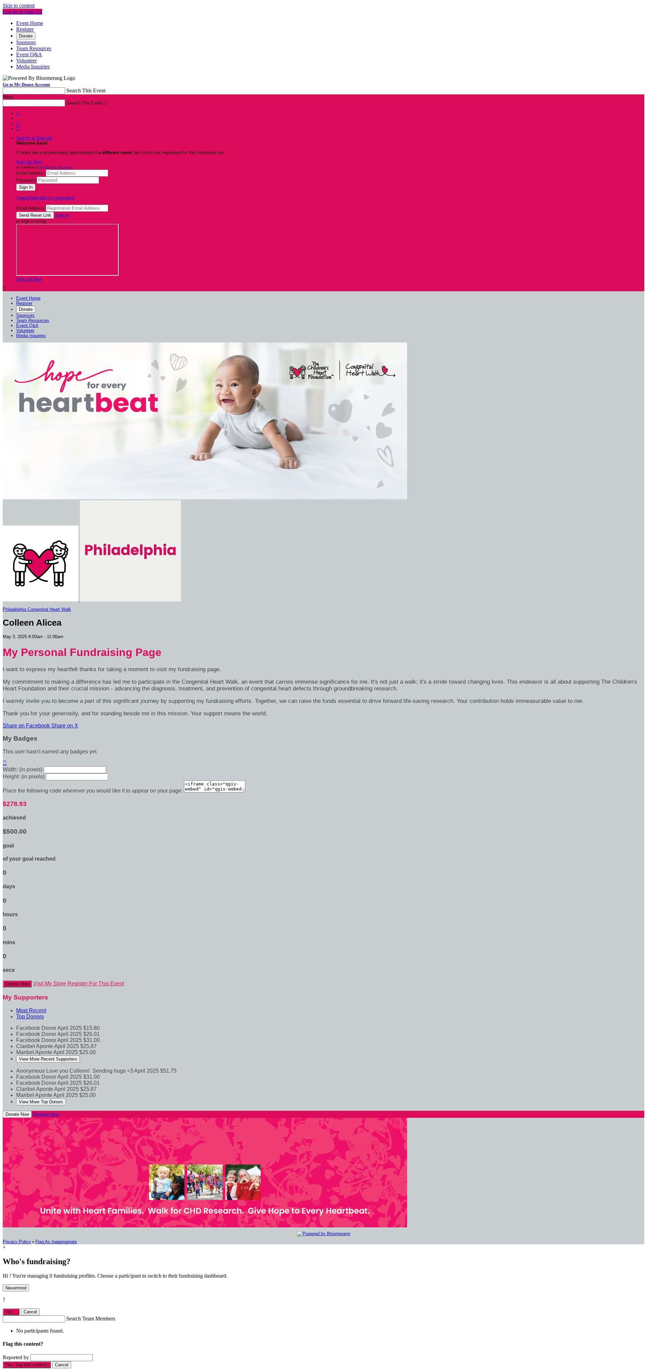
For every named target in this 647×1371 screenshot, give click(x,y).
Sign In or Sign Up (34, 138)
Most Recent (31, 1010)
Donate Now (17, 983)
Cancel (30, 1311)
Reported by (16, 1357)
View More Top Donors (41, 1101)
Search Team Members (90, 1318)
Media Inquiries (33, 66)
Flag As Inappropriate (56, 1241)
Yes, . (11, 1311)
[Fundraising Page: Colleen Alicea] (41, 599)
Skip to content (19, 5)
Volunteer (26, 60)
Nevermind (15, 1287)
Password (25, 180)
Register (25, 29)
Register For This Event (95, 983)
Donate (26, 35)
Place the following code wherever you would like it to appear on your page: (93, 791)
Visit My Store (49, 983)
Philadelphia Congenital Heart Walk (37, 609)
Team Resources (33, 48)
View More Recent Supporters (48, 1059)
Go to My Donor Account (26, 84)
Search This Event (85, 90)
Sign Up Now (28, 162)
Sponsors (26, 42)
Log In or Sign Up (22, 11)
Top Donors (30, 1016)
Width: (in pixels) (22, 769)
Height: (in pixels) (23, 776)
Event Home (29, 23)
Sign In (62, 215)
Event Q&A (29, 54)
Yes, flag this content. (26, 1364)
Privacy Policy (17, 1241)
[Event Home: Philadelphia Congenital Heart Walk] (130, 599)
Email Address (30, 173)
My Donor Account (56, 167)
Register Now (46, 1114)
